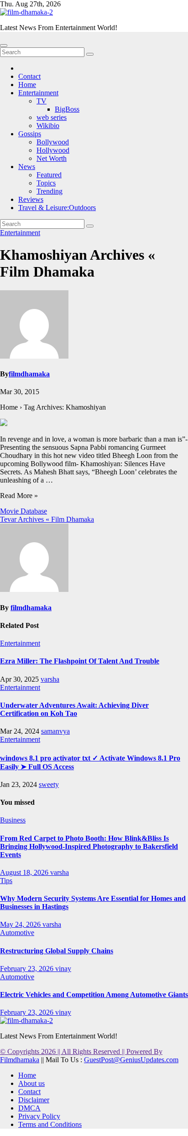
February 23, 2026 (27, 968)
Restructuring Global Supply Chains (56, 951)
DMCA (29, 1108)
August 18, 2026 (25, 872)
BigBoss (67, 109)
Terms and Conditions (50, 1124)
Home (27, 84)
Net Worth (52, 158)
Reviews (30, 199)
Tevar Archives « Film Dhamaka (47, 519)
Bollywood (53, 142)
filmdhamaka (29, 374)
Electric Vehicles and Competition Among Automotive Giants (94, 994)
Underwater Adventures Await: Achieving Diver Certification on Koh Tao (74, 709)
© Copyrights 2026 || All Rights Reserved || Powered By (81, 1051)
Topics (46, 183)
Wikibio (48, 125)
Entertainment (38, 93)
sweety (49, 784)
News (26, 166)
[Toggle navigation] (3, 45)
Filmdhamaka (19, 1060)
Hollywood (53, 150)
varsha (50, 679)
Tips (6, 880)
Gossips (29, 134)
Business (13, 820)
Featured (49, 175)
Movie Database (23, 511)
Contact (29, 76)
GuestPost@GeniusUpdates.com (131, 1060)
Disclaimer (33, 1100)
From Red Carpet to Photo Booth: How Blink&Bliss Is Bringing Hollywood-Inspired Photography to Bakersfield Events (89, 846)
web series (52, 117)
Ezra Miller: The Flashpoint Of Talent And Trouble (79, 661)
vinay (63, 968)
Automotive (17, 932)
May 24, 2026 (21, 924)
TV (42, 101)
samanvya (55, 731)
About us (31, 1083)
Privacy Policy (39, 1116)
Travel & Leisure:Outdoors (57, 207)
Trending (50, 191)
